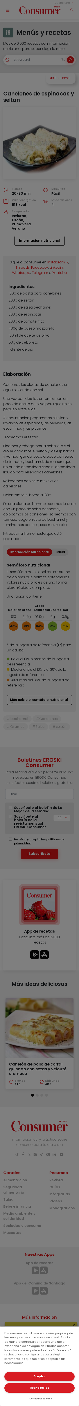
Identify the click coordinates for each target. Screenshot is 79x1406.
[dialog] (39, 1366)
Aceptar (39, 1376)
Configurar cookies (40, 1398)
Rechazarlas (39, 1388)
